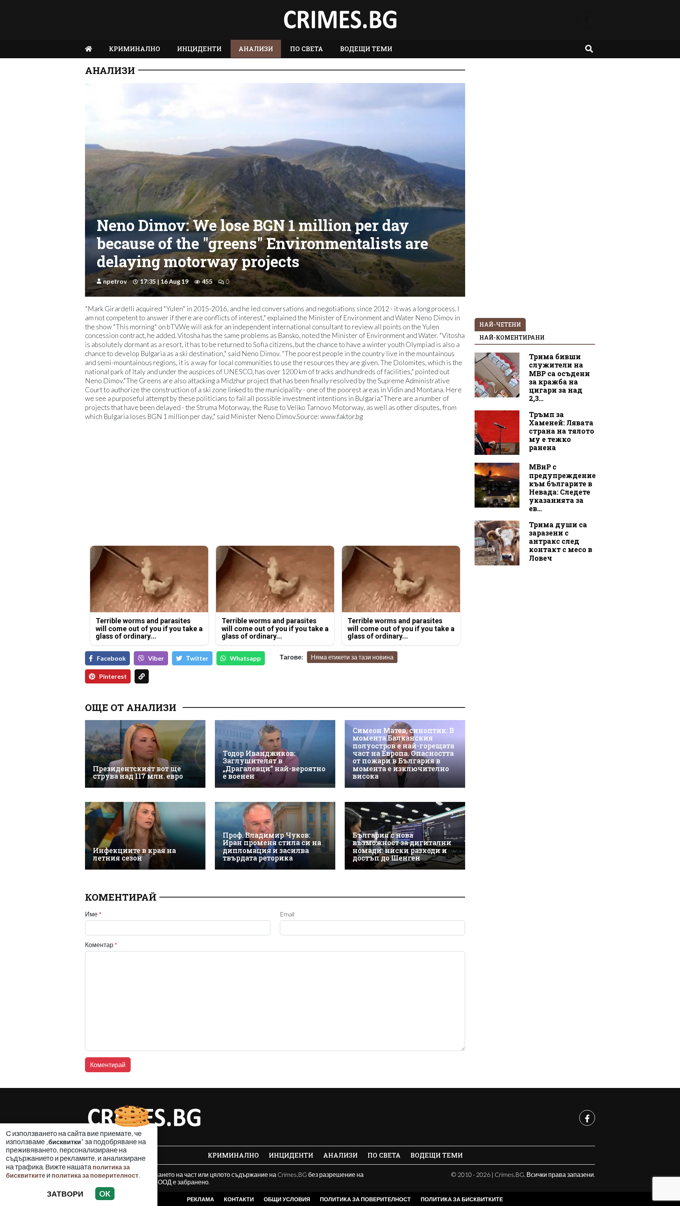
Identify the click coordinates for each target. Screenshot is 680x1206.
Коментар (101, 945)
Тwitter (197, 658)
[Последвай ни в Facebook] (586, 20)
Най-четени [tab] (500, 324)
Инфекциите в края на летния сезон (134, 854)
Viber (156, 658)
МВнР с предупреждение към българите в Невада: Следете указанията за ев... (562, 487)
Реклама (200, 1199)
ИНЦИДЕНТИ (199, 48)
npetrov (115, 281)
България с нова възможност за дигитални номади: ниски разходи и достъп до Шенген (402, 846)
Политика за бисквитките (462, 1199)
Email (287, 914)
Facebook (111, 658)
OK (105, 1193)
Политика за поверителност (365, 1199)
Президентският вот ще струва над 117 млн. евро (138, 772)
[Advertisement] (177, 484)
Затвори (65, 1193)
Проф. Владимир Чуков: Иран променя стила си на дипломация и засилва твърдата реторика (272, 846)
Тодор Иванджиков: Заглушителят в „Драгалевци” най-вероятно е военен (274, 765)
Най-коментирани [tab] (512, 337)
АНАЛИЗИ (255, 48)
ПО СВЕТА (306, 48)
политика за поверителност (95, 1175)
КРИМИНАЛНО (134, 48)
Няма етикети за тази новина (352, 657)
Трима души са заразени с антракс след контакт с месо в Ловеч (560, 541)
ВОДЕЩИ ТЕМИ (366, 48)
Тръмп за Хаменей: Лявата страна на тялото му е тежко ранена (561, 431)
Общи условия (287, 1199)
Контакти (239, 1199)
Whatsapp (245, 658)
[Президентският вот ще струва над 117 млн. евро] (145, 754)
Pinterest (113, 676)
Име (93, 914)
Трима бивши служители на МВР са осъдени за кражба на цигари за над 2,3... (559, 377)
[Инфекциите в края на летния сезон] (145, 836)
